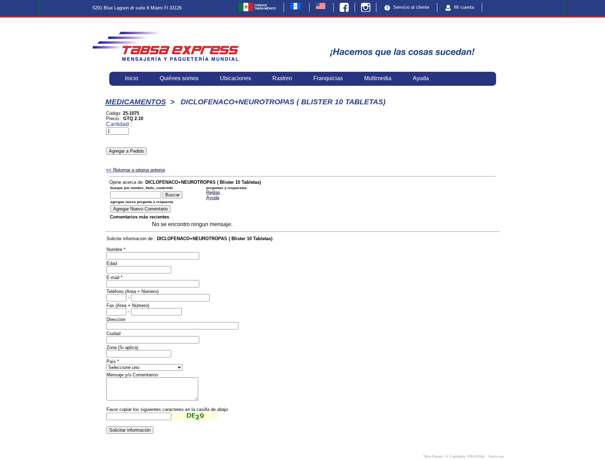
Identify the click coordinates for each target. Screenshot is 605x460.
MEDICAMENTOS (135, 102)
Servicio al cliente (410, 7)
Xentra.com (496, 456)
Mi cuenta (463, 7)
